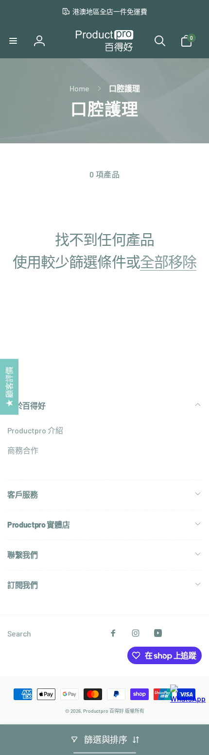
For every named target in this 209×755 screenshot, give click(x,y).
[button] (13, 40)
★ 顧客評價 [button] (9, 387)
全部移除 (168, 261)
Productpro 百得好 (103, 711)
